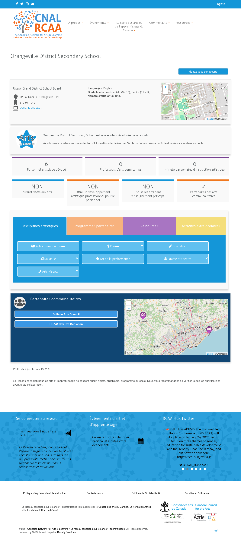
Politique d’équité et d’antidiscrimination (44, 493)
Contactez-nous (95, 493)
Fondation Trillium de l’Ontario (43, 510)
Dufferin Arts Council (66, 314)
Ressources (183, 22)
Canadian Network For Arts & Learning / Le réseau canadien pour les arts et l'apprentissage (76, 528)
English (220, 4)
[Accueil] (39, 24)
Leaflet (210, 118)
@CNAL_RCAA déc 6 (195, 465)
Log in (216, 530)
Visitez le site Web (30, 108)
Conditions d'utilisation (197, 493)
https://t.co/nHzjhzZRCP (194, 457)
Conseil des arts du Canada (113, 506)
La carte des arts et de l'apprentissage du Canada (129, 26)
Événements (98, 22)
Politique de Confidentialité (146, 493)
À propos (74, 22)
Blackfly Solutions (66, 532)
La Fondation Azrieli (140, 506)
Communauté (158, 22)
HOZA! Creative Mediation (66, 324)
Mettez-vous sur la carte (203, 71)
